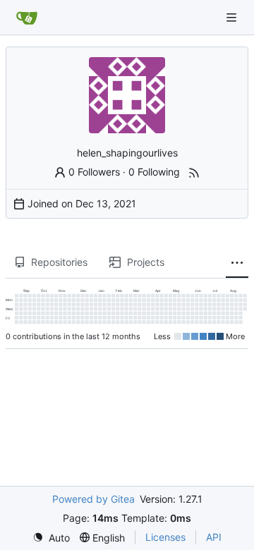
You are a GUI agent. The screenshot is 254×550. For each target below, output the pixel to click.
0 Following (154, 172)
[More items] (237, 263)
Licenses (165, 537)
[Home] (27, 17)
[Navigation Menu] (233, 17)
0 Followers (94, 172)
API (214, 537)
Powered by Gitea (93, 499)
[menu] (51, 538)
